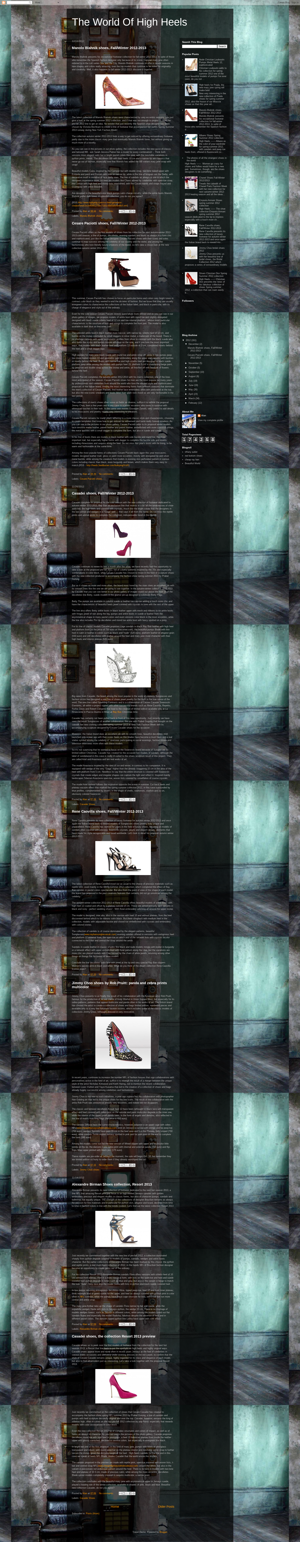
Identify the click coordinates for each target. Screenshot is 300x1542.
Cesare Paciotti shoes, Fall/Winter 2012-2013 (109, 223)
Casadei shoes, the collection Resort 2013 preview (113, 1336)
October (193, 367)
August (192, 376)
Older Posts (166, 1506)
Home (115, 1506)
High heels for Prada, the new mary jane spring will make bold (211, 88)
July (191, 381)
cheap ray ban (192, 459)
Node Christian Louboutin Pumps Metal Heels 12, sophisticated (211, 62)
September (194, 372)
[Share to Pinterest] (133, 211)
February (193, 403)
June (191, 385)
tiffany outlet (191, 452)
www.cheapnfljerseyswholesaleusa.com (96, 1128)
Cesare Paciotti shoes (91, 479)
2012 (188, 340)
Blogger (163, 1532)
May (191, 389)
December (194, 344)
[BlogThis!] (124, 211)
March (192, 398)
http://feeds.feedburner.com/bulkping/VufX (107, 465)
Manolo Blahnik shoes (91, 216)
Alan (203, 415)
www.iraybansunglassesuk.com (100, 934)
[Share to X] (127, 211)
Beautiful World (192, 463)
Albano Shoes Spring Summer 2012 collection (211, 136)
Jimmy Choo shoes (89, 1169)
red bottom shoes (193, 455)
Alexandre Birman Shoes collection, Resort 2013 (112, 1184)
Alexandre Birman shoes (92, 1329)
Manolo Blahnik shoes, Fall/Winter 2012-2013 (109, 48)
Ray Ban (117, 712)
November (194, 363)
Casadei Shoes (87, 804)
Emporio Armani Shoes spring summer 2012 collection (210, 203)
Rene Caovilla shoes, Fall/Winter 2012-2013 (107, 811)
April (191, 394)
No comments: (106, 211)
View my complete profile (210, 420)
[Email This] (120, 211)
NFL (82, 1296)
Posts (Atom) (92, 1513)
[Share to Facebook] (130, 211)
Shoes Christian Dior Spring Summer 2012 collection (213, 274)
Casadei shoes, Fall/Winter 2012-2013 (103, 493)
